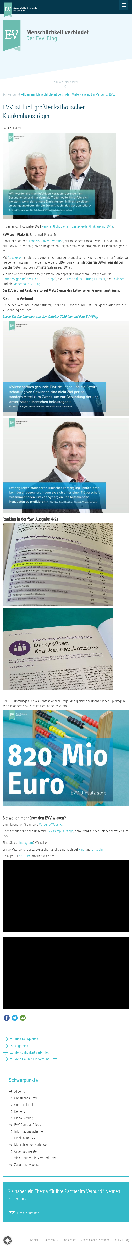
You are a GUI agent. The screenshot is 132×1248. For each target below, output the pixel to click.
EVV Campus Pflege (60, 831)
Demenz (19, 1111)
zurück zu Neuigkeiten (66, 82)
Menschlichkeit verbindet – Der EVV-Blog (104, 1240)
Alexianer (118, 279)
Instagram (26, 843)
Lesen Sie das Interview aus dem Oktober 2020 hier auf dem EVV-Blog (50, 317)
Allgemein (28, 94)
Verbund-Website (50, 824)
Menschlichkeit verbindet (53, 94)
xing (82, 849)
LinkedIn (97, 849)
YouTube (25, 856)
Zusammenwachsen (27, 1165)
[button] (7, 1240)
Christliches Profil (26, 1098)
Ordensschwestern (26, 1151)
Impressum (69, 1240)
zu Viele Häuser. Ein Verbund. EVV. (33, 1059)
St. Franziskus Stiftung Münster (84, 279)
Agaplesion (15, 257)
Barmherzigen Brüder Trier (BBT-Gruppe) (29, 279)
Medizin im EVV (24, 1138)
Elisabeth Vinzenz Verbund (45, 241)
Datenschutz (51, 1240)
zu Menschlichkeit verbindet (29, 1052)
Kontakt (35, 1240)
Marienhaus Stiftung (27, 284)
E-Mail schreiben (28, 1213)
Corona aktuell (24, 1105)
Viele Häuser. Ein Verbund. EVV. (93, 94)
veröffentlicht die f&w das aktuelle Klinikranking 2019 (77, 226)
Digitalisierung (23, 1118)
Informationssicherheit (29, 1131)
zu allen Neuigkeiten (24, 1039)
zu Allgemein (19, 1046)
